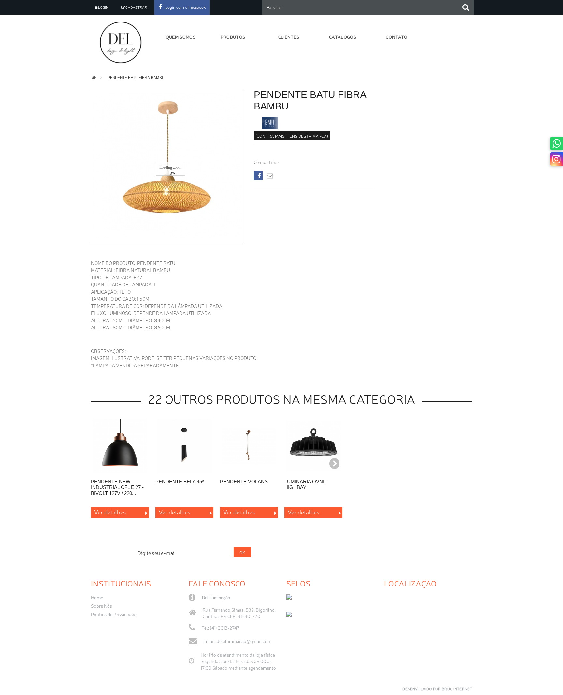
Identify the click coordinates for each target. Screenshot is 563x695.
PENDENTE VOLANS (244, 481)
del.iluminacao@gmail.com (244, 641)
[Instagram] (556, 159)
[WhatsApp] (556, 143)
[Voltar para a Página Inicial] (94, 77)
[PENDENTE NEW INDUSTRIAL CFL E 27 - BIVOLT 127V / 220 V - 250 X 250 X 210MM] (120, 446)
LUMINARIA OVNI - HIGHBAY (305, 484)
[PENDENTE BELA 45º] (184, 446)
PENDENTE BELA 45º (179, 481)
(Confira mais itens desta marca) (291, 135)
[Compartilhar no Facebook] (258, 175)
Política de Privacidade (114, 614)
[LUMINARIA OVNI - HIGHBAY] (313, 446)
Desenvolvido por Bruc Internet (437, 688)
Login (102, 7)
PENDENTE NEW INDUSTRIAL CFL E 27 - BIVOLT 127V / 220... (117, 487)
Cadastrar (136, 7)
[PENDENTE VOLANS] (249, 446)
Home (97, 597)
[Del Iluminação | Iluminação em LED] (123, 42)
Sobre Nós (101, 605)
